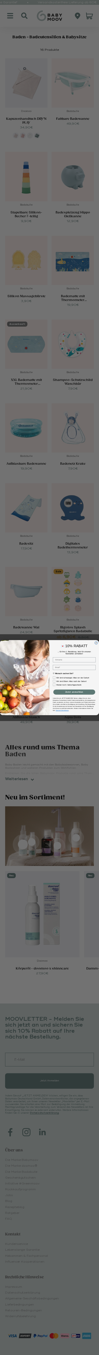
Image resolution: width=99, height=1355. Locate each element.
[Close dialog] (96, 642)
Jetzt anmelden (74, 692)
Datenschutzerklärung (62, 710)
